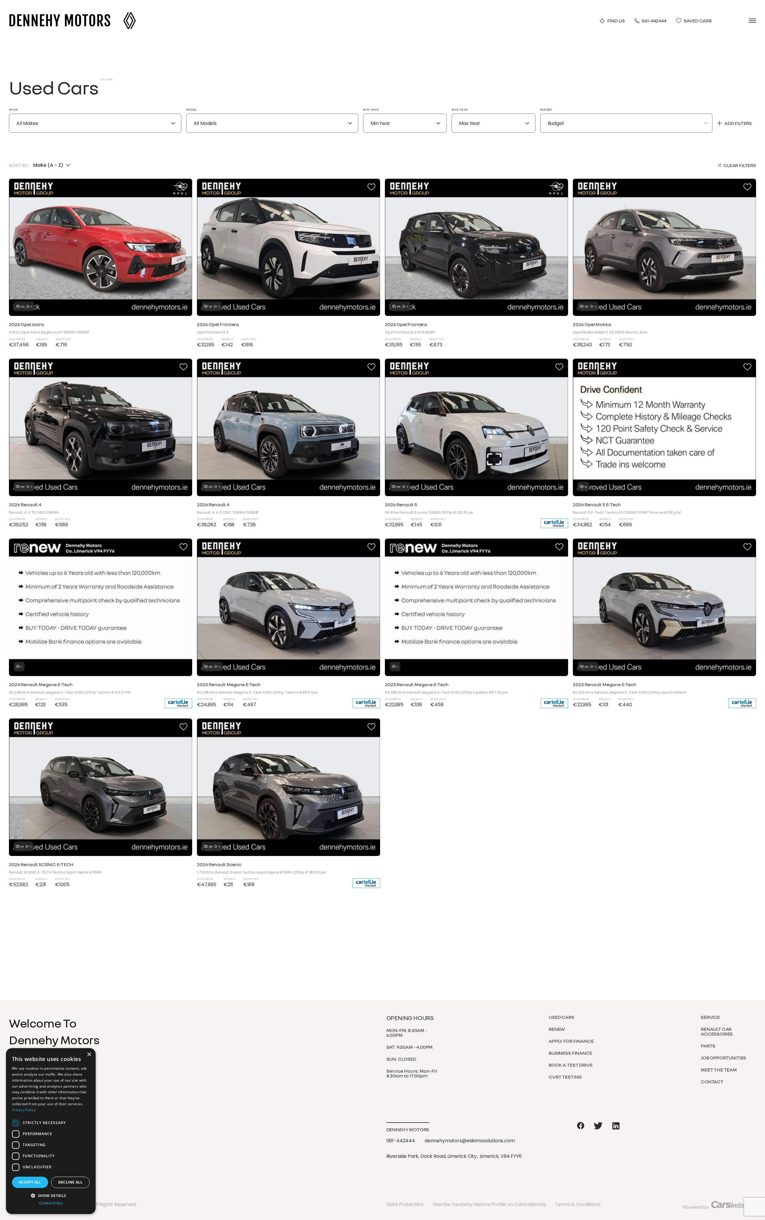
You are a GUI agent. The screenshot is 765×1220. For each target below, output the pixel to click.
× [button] (89, 1054)
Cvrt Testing (565, 1077)
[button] (51, 1195)
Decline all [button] (70, 1182)
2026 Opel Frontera (218, 324)
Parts (708, 1046)
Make (13, 109)
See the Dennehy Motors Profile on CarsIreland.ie (489, 1204)
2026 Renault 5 (401, 504)
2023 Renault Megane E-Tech (229, 684)
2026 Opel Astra (26, 324)
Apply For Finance (571, 1041)
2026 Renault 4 (25, 504)
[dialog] (51, 1131)
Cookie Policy (51, 1203)
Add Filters (738, 123)
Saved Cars (698, 20)
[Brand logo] (129, 14)
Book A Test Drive (570, 1065)
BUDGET (546, 109)
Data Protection (405, 1204)
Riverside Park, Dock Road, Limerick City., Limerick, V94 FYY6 (454, 1156)
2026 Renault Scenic (219, 864)
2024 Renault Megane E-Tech (41, 684)
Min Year (370, 109)
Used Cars (561, 1017)
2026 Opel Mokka (592, 324)
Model (191, 109)
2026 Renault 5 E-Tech (597, 504)
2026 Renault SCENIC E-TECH (41, 864)
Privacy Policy (24, 1109)
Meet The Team (719, 1070)
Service (710, 1017)
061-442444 (654, 20)
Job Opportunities (723, 1058)
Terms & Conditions (577, 1204)
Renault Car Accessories (717, 1031)
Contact (712, 1082)
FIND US (616, 20)
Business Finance (570, 1053)
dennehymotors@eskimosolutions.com (470, 1140)
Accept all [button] (30, 1182)
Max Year (459, 109)
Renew (557, 1029)
